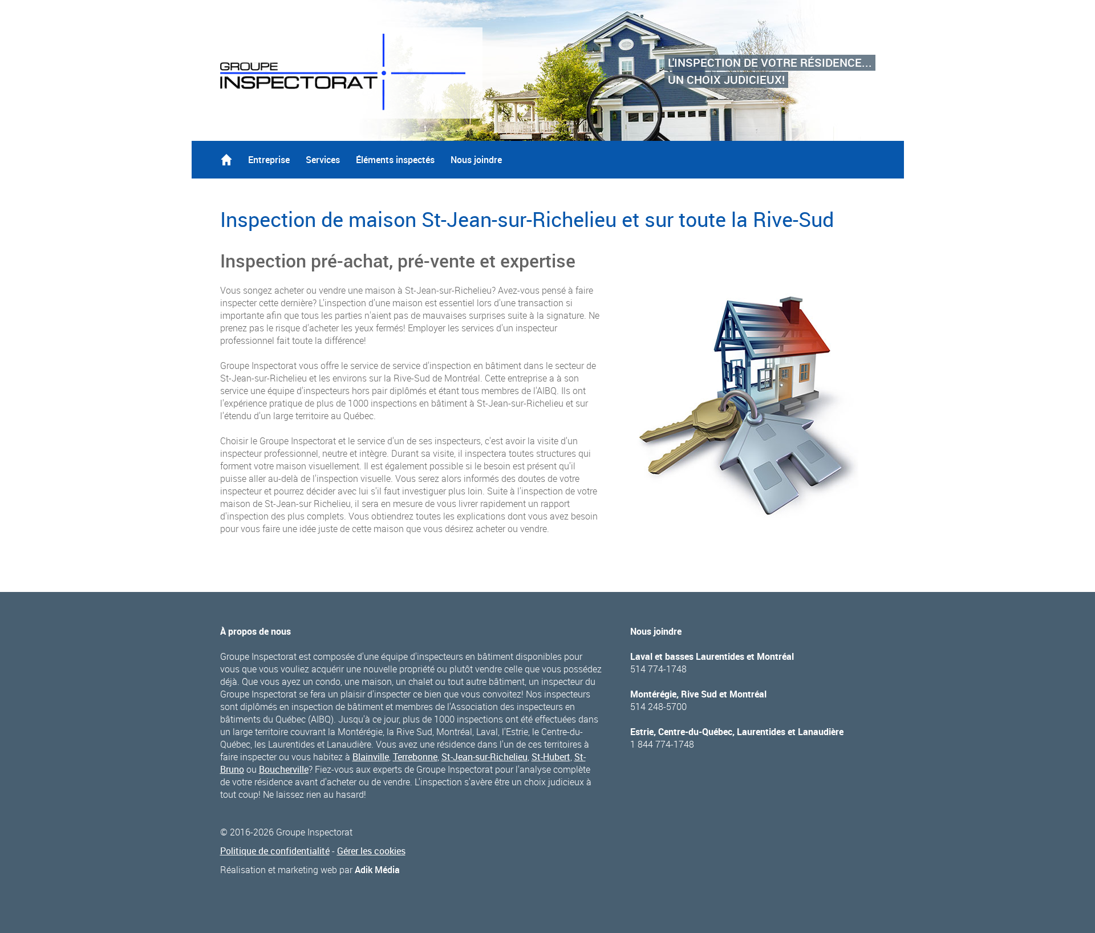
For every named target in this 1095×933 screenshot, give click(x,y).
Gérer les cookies (371, 851)
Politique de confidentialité (275, 851)
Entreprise (269, 159)
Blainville (370, 757)
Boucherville (284, 769)
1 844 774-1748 (662, 744)
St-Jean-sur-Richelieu (484, 757)
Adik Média (377, 869)
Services (323, 159)
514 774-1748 (658, 669)
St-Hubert (551, 757)
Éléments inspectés (395, 159)
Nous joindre (476, 159)
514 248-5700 (658, 706)
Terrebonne (415, 757)
